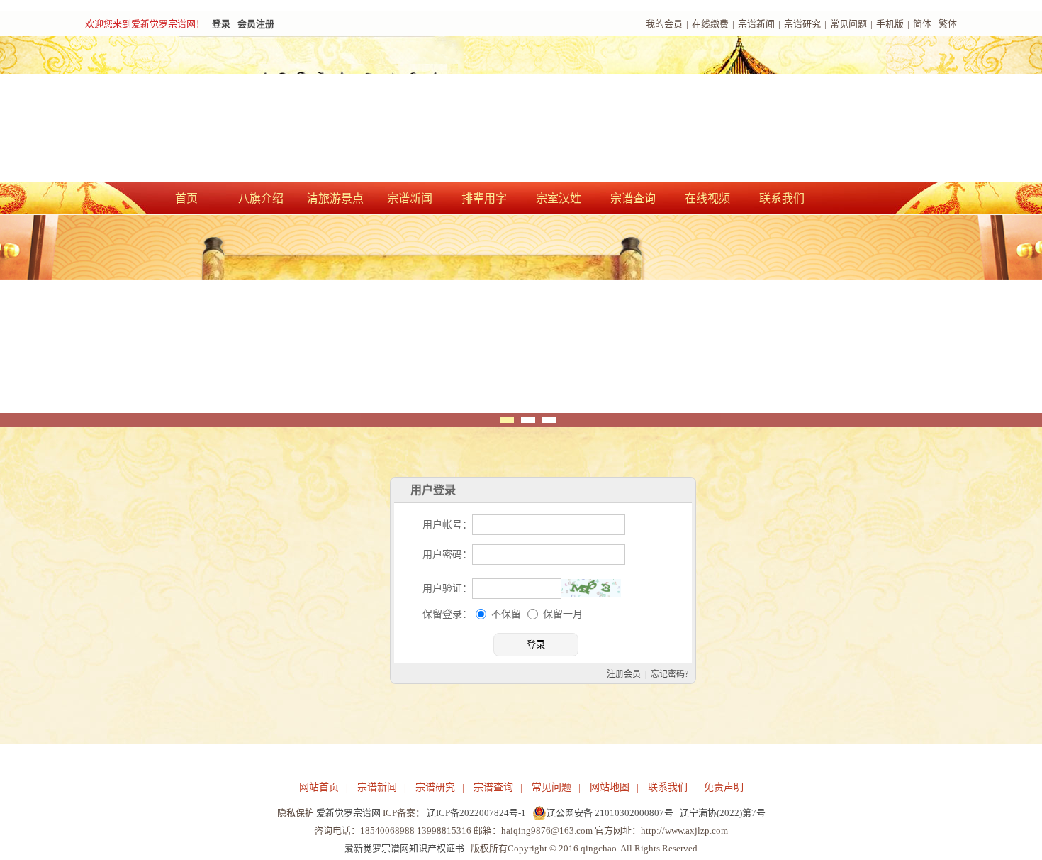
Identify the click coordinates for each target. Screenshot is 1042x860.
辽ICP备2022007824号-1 (476, 812)
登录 (221, 23)
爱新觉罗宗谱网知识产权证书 (404, 848)
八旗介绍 (261, 198)
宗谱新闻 (756, 23)
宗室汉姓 (558, 198)
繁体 (948, 23)
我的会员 (664, 23)
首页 (186, 198)
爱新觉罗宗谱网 (348, 812)
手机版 (890, 23)
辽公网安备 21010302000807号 (610, 812)
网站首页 (319, 787)
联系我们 (782, 198)
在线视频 (707, 198)
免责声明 (724, 787)
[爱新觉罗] (344, 111)
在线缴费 (710, 23)
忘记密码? (669, 674)
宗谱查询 (633, 198)
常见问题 (848, 23)
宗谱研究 (802, 23)
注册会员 (624, 674)
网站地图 (609, 787)
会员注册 (255, 23)
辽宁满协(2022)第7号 (723, 812)
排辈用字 (484, 198)
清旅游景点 (335, 198)
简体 (922, 23)
